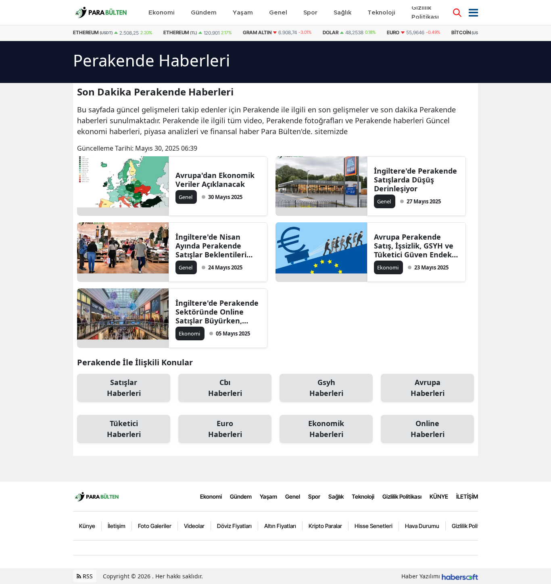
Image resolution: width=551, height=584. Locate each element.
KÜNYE (439, 496)
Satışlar (124, 387)
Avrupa (428, 387)
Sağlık (336, 496)
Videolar (194, 525)
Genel (292, 496)
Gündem (241, 496)
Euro (225, 428)
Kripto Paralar (325, 525)
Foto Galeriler (154, 525)
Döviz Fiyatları (234, 525)
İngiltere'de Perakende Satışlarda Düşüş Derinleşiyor (415, 179)
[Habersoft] (460, 576)
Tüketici (124, 428)
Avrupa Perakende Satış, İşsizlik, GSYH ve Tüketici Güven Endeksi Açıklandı (415, 245)
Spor (314, 496)
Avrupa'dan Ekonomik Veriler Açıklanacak (215, 179)
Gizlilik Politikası (402, 496)
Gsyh (326, 387)
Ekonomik (326, 428)
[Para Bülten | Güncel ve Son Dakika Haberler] (97, 496)
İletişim (116, 525)
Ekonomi (211, 496)
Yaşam (268, 496)
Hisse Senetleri (373, 525)
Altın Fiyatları (280, 525)
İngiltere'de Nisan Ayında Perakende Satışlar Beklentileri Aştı (210, 245)
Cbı (225, 387)
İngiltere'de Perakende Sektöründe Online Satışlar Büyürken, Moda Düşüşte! (217, 311)
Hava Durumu (422, 525)
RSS (87, 576)
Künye (87, 525)
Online (428, 428)
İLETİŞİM (467, 496)
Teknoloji (363, 496)
